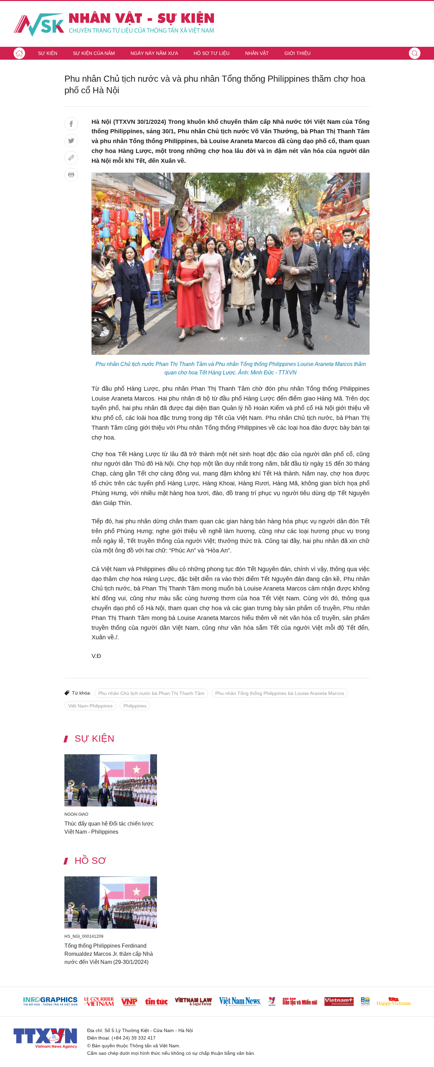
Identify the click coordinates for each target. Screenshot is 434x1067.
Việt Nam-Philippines (90, 706)
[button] (414, 53)
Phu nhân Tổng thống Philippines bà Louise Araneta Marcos (279, 693)
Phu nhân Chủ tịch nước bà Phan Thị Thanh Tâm (151, 693)
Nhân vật (257, 53)
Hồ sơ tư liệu (212, 53)
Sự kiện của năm (94, 53)
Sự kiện (47, 53)
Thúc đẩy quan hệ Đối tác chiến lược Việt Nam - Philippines (109, 827)
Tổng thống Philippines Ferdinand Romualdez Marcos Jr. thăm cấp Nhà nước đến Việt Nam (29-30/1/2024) (108, 954)
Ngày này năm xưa (154, 53)
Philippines (134, 706)
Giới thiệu (297, 53)
